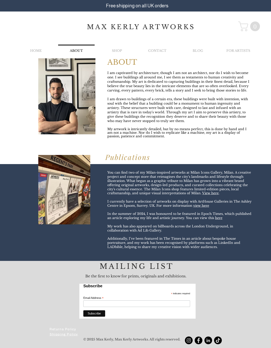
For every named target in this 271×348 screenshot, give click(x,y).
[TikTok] (218, 340)
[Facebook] (198, 340)
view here (201, 206)
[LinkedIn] (208, 340)
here (218, 218)
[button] (250, 26)
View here (210, 193)
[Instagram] (189, 340)
